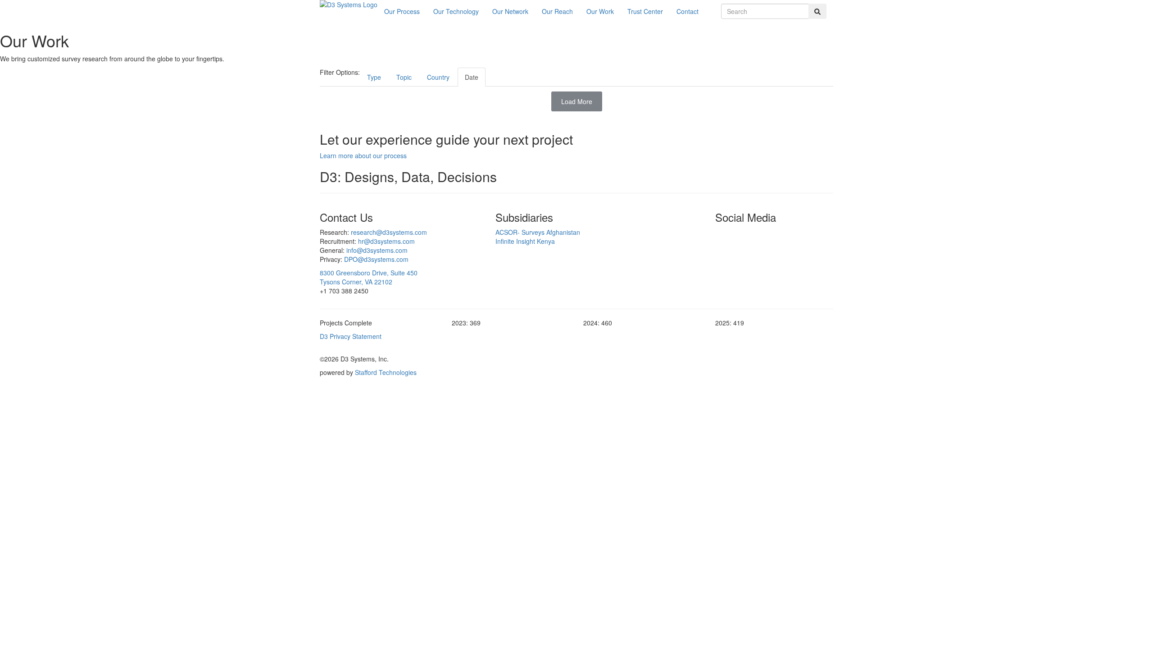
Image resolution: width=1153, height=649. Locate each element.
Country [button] (438, 77)
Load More (576, 101)
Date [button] (471, 77)
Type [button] (374, 77)
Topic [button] (404, 77)
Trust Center (645, 11)
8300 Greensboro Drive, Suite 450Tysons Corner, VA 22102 (369, 277)
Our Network (510, 11)
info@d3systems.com (377, 250)
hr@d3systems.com (386, 241)
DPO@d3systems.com (376, 259)
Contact (687, 11)
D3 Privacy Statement (350, 336)
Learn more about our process (363, 155)
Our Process (402, 11)
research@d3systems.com (389, 232)
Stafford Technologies (386, 372)
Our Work (600, 11)
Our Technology (456, 11)
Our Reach (557, 11)
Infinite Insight (525, 241)
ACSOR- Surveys (537, 232)
